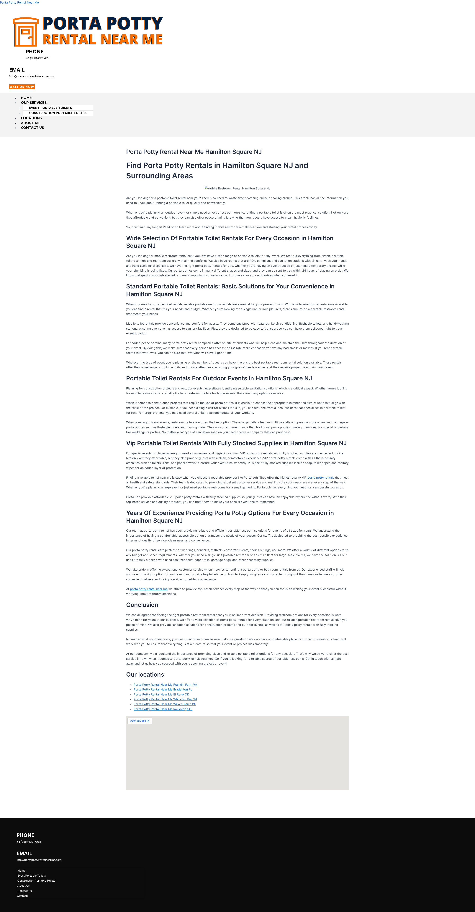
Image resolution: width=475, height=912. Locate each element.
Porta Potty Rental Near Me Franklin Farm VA (165, 684)
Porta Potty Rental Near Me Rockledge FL (163, 709)
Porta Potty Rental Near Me (19, 2)
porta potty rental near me (149, 589)
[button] (239, 102)
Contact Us (32, 128)
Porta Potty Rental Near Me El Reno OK (161, 694)
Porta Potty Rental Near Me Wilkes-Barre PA (165, 704)
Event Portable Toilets (50, 108)
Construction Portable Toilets (58, 113)
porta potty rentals (320, 477)
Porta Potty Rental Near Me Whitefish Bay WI (165, 699)
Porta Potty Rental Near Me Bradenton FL (163, 689)
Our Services (34, 103)
